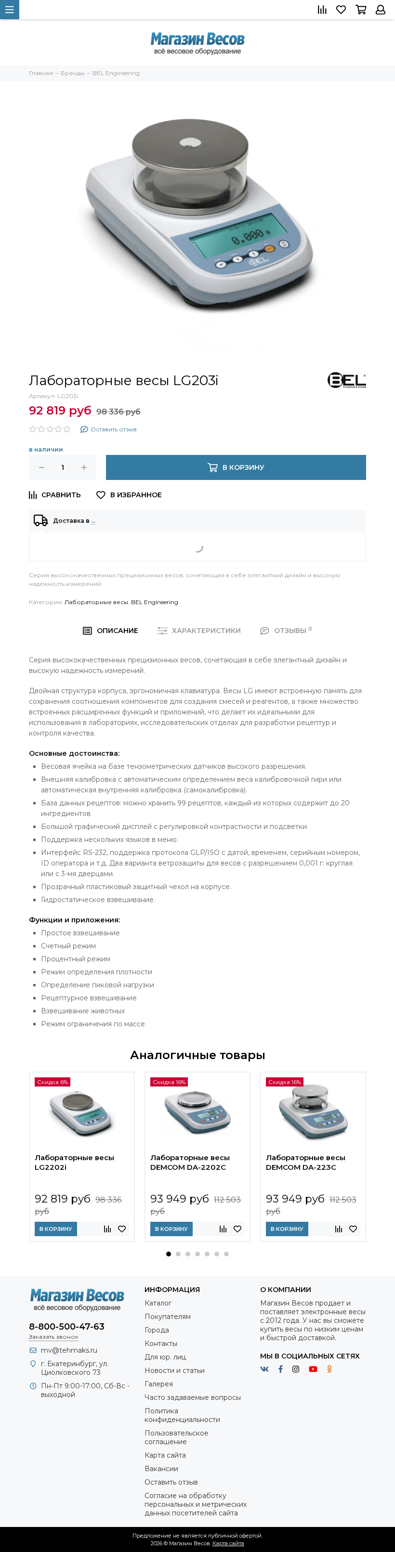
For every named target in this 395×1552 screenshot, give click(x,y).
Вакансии (161, 1468)
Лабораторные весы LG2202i (74, 1162)
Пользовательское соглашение (177, 1437)
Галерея (159, 1384)
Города (157, 1330)
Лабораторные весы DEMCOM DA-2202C (190, 1162)
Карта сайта (165, 1455)
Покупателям (168, 1316)
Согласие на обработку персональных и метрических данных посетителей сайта (196, 1504)
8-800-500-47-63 (67, 1326)
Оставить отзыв (171, 1482)
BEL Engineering (154, 602)
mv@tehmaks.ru (69, 1350)
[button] (168, 1254)
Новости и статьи (175, 1370)
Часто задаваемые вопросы (193, 1397)
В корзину (56, 1229)
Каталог (158, 1303)
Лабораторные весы (96, 602)
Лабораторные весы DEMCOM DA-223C (305, 1162)
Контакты (161, 1343)
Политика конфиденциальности (182, 1415)
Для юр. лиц (165, 1357)
